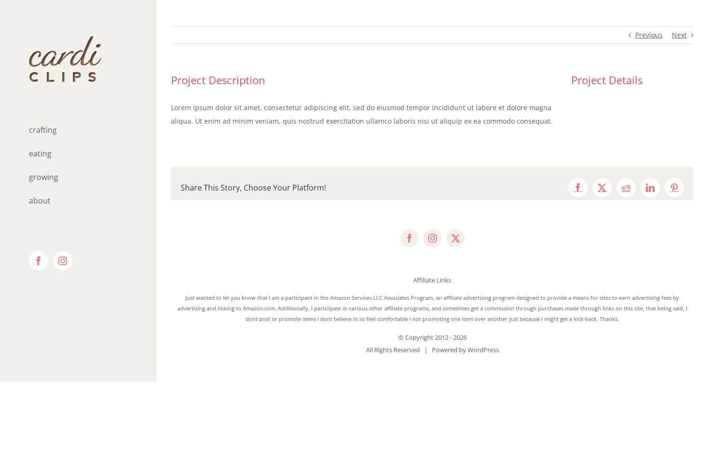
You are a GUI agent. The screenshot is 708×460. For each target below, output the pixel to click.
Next (679, 34)
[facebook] (409, 238)
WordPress (483, 349)
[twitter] (455, 238)
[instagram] (432, 238)
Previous (649, 34)
